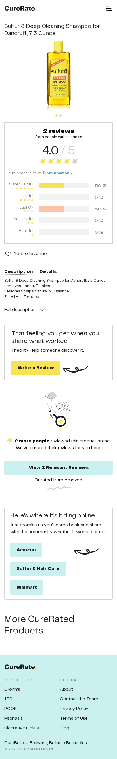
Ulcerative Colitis (21, 728)
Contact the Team (79, 699)
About (66, 689)
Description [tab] (18, 271)
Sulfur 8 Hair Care (37, 568)
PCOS (10, 709)
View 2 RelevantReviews (59, 467)
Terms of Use (74, 718)
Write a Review (36, 368)
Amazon (26, 550)
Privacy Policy (74, 709)
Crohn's (12, 689)
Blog (64, 728)
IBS (8, 699)
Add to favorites (30, 253)
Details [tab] (48, 271)
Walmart (26, 587)
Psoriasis (13, 718)
